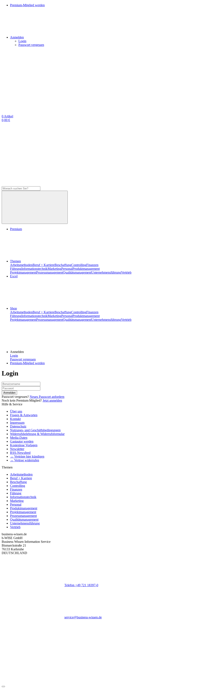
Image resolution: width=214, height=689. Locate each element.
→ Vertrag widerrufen (24, 460)
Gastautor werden (21, 441)
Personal (67, 268)
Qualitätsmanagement (77, 272)
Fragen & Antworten (23, 415)
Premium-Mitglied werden (27, 363)
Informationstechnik (34, 268)
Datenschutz (18, 426)
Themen (15, 261)
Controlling (78, 265)
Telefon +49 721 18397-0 (81, 585)
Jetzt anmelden (52, 400)
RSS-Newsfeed (20, 452)
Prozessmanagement (49, 272)
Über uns (16, 411)
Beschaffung (63, 265)
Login (22, 41)
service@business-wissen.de (83, 617)
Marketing (54, 268)
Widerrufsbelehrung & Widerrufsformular (37, 434)
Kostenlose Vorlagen (23, 445)
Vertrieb (126, 272)
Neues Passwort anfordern (47, 396)
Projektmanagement (23, 272)
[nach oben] (3, 686)
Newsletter (17, 449)
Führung (15, 268)
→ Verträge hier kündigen (27, 456)
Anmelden (9, 392)
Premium (16, 229)
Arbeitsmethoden (21, 265)
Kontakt (15, 419)
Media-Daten (18, 437)
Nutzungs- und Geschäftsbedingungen (35, 430)
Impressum (17, 422)
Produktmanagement (86, 268)
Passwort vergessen (31, 45)
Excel (14, 276)
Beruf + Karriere (44, 265)
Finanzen (92, 265)
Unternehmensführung (106, 272)
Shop (13, 308)
